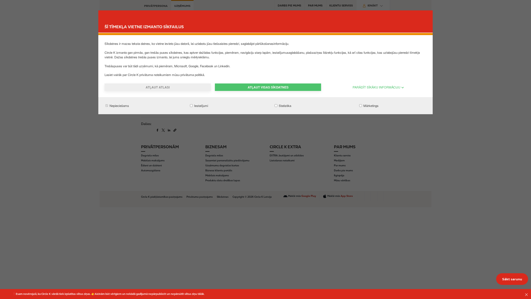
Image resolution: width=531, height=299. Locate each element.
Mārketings (371, 105)
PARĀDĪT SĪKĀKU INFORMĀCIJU (377, 87)
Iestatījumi (200, 105)
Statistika (284, 105)
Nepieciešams (119, 105)
